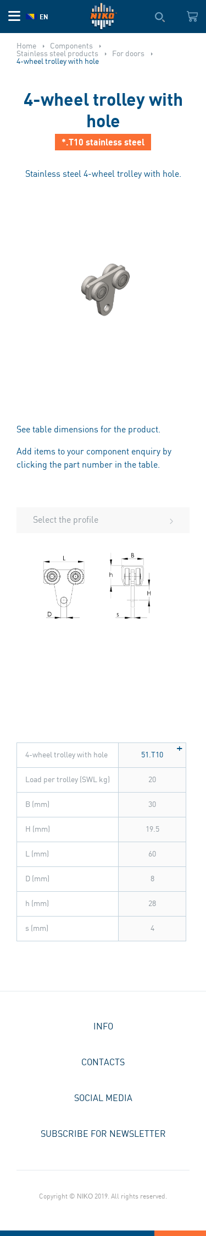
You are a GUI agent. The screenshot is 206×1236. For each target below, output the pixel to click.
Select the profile (65, 520)
